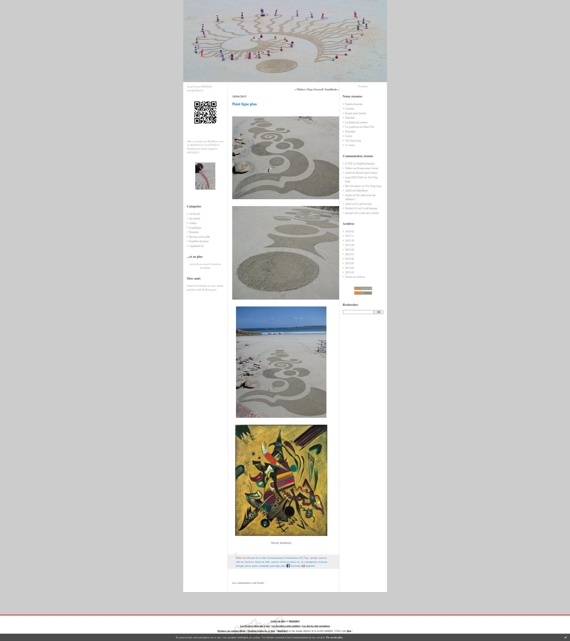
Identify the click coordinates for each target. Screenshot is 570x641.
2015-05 (349, 263)
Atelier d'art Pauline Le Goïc (201, 285)
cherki (348, 172)
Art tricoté (194, 213)
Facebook (295, 565)
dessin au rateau (287, 561)
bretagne (240, 565)
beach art (249, 561)
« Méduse (300, 89)
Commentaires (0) (293, 557)
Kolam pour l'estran (355, 113)
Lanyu (348, 136)
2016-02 (349, 231)
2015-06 (349, 258)
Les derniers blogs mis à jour (255, 626)
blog (349, 631)
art (298, 561)
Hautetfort (294, 621)
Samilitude (362, 190)
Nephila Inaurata (353, 104)
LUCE (348, 163)
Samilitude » (332, 89)
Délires (349, 168)
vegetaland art (196, 245)
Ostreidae (350, 131)
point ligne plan (277, 565)
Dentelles (194, 232)
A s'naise (350, 145)
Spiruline (350, 117)
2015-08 (349, 249)
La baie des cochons (368, 213)
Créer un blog (278, 621)
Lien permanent (275, 557)
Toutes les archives (355, 276)
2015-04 (349, 268)
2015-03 (349, 272)
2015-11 (349, 235)
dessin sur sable (262, 561)
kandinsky (264, 565)
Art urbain (194, 218)
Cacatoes (349, 108)
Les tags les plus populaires (316, 626)
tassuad (349, 213)
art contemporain (309, 561)
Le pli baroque (364, 203)
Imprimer (310, 565)
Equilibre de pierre (199, 241)
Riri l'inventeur (353, 186)
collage (192, 223)
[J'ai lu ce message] (565, 637)
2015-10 (349, 240)
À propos (363, 86)
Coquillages (195, 227)
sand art (275, 561)
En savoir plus (334, 637)
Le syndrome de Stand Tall (359, 126)
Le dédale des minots (356, 122)
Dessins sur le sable (199, 236)
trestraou (322, 561)
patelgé (314, 557)
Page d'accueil (315, 89)
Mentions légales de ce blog (261, 631)
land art (322, 557)
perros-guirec (251, 565)
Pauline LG (351, 208)
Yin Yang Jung (353, 140)
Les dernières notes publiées (286, 626)
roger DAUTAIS (354, 177)
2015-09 (349, 245)
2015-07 (349, 254)
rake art (239, 561)
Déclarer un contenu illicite (232, 631)
